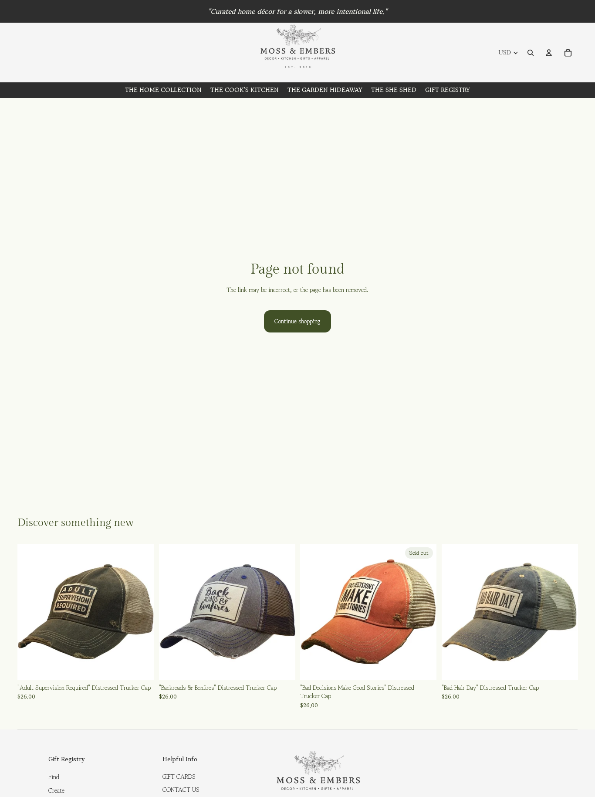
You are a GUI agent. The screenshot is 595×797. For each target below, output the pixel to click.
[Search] (530, 52)
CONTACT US (180, 789)
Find (53, 777)
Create (56, 790)
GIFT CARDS (179, 776)
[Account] (548, 52)
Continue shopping (297, 321)
